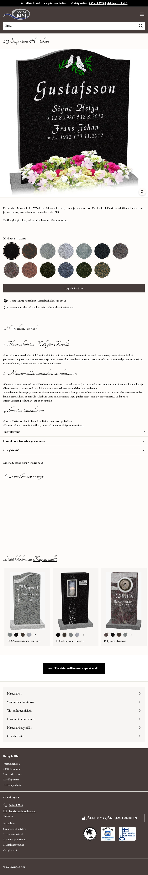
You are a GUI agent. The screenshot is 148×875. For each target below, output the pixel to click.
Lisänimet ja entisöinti (14, 839)
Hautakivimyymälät (13, 844)
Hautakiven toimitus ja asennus (24, 441)
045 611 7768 (96, 3)
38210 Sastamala (11, 769)
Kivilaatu (14, 238)
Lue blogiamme (11, 779)
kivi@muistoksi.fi (117, 3)
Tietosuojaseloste (12, 785)
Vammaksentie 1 (11, 763)
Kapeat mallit (45, 559)
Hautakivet (9, 823)
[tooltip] (11, 251)
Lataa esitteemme (12, 774)
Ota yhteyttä (11, 450)
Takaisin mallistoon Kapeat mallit (77, 668)
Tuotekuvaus (11, 432)
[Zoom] (142, 191)
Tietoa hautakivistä (13, 834)
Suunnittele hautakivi (14, 829)
